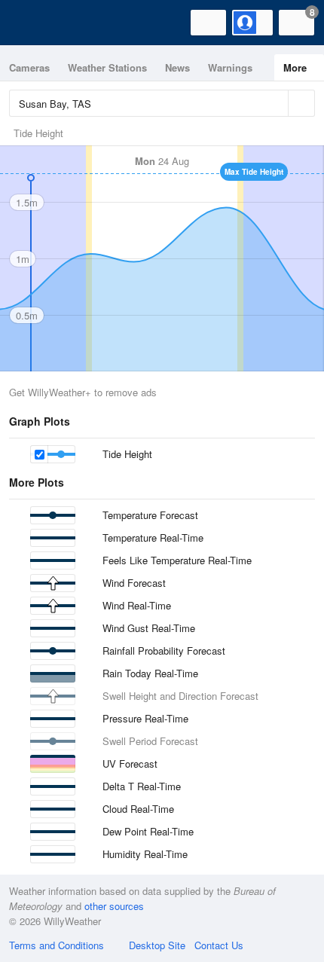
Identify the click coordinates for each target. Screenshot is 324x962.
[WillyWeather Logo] (34, 22)
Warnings (230, 67)
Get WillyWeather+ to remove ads (83, 392)
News (177, 67)
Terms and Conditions (56, 945)
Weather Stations (107, 67)
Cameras (29, 67)
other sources (114, 906)
